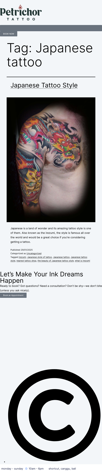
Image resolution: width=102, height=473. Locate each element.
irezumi (22, 257)
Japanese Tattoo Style (44, 85)
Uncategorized (34, 253)
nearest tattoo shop (26, 260)
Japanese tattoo (61, 257)
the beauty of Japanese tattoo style (56, 260)
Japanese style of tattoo (39, 257)
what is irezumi (82, 260)
